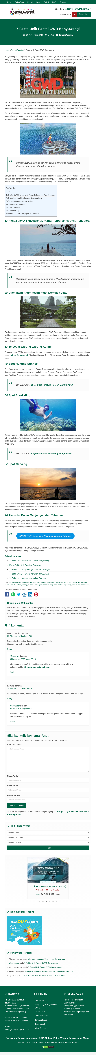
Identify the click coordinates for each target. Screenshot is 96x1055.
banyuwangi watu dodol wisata (20, 582)
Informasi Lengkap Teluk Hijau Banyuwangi (46, 959)
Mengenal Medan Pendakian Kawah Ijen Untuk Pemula (49, 971)
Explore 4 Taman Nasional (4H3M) (48, 886)
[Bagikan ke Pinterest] (36, 596)
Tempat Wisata (66, 35)
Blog (38, 2)
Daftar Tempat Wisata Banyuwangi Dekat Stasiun (43, 975)
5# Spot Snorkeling (13, 207)
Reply (9, 649)
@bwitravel (79, 1006)
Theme (61, 1042)
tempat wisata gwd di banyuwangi (40, 585)
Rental (30, 2)
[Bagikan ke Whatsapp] (13, 596)
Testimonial (40, 1024)
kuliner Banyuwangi (18, 355)
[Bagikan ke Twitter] (19, 596)
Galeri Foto (40, 1012)
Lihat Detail (50, 870)
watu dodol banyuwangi (62, 585)
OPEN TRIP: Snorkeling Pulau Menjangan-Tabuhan (45, 536)
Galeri (46, 2)
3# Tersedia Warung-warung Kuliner (19, 201)
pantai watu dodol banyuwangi (16, 585)
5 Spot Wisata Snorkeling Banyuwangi (51, 453)
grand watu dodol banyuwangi (44, 582)
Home (8, 2)
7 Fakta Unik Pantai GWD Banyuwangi (48, 29)
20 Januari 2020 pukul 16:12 (19, 689)
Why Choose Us (42, 1028)
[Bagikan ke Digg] (25, 596)
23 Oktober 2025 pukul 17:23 (19, 636)
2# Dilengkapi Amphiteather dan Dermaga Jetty (24, 198)
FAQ (54, 2)
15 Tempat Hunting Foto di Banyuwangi (52, 385)
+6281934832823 (20, 1021)
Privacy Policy (41, 1016)
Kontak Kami (84, 14)
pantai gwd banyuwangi (78, 582)
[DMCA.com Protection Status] (48, 1047)
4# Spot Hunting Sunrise (15, 204)
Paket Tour (19, 2)
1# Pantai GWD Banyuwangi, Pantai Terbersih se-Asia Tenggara (30, 195)
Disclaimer (39, 1000)
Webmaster (27, 603)
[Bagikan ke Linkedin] (30, 596)
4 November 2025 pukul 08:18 (23, 659)
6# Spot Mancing (12, 210)
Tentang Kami (41, 1020)
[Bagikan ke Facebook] (7, 596)
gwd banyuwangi (62, 582)
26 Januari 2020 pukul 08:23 (22, 709)
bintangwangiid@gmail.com (37, 667)
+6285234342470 (78, 9)
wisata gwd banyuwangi (81, 585)
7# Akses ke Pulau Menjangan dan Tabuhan (22, 214)
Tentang (63, 2)
